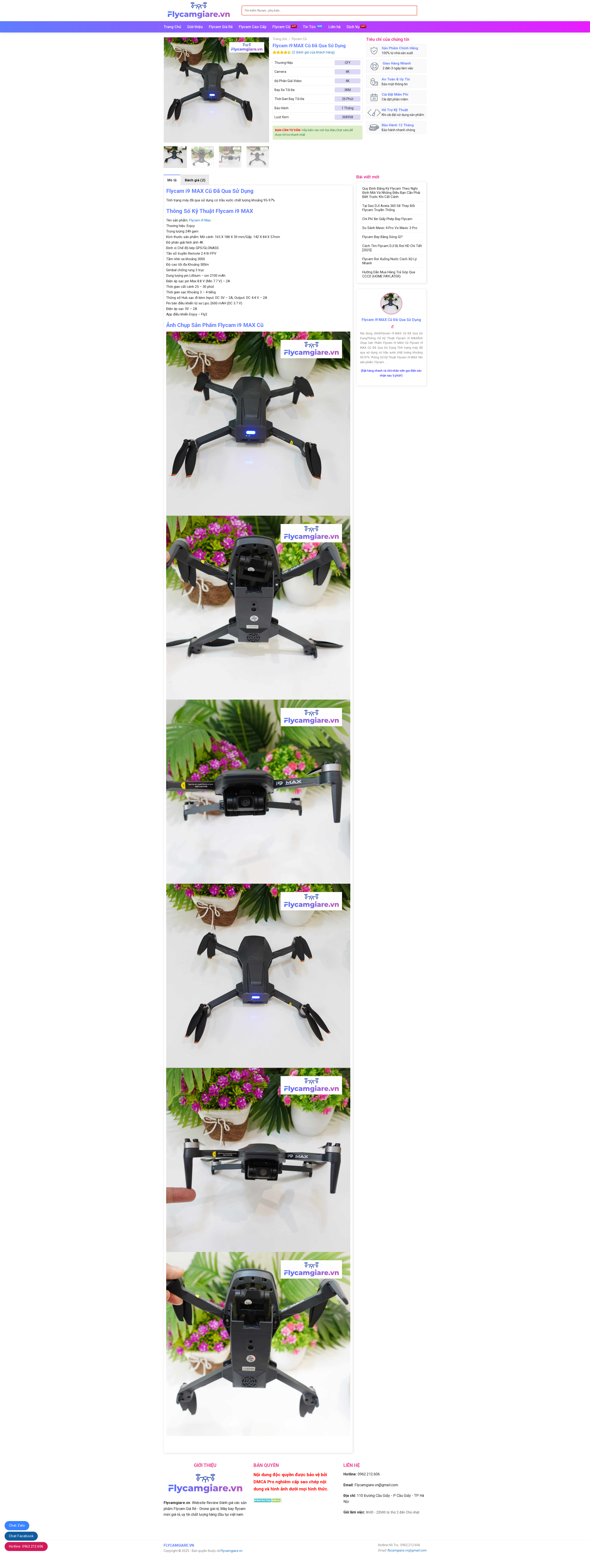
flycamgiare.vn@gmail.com (406, 1550)
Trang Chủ (172, 27)
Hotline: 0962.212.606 (26, 1546)
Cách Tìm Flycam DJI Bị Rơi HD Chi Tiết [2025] (392, 248)
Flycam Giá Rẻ (221, 27)
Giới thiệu (195, 27)
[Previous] (172, 89)
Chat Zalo (17, 1525)
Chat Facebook (21, 1536)
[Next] (261, 89)
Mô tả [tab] (172, 180)
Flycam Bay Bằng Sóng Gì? (382, 237)
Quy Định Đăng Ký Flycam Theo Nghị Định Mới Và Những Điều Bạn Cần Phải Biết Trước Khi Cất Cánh (391, 192)
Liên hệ (334, 27)
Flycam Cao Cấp (252, 27)
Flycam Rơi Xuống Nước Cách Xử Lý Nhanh (389, 261)
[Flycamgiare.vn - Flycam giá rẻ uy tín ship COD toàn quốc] (199, 10)
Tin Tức (309, 27)
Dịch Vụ (353, 27)
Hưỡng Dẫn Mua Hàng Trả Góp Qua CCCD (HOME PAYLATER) (388, 274)
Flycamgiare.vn (231, 1551)
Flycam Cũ (281, 27)
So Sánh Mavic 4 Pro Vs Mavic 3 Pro (389, 228)
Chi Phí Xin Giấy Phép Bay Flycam (387, 219)
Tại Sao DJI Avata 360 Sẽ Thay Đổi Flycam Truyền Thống (388, 208)
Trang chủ (280, 39)
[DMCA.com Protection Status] (268, 1500)
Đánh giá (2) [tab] (195, 180)
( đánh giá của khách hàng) (313, 52)
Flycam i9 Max (200, 220)
